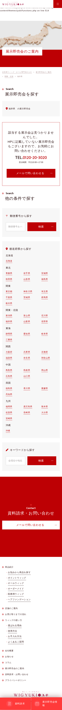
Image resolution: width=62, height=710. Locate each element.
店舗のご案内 (11, 608)
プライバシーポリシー (15, 680)
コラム (8, 662)
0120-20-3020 (35, 157)
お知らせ (9, 656)
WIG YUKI (13, 4)
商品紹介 (9, 567)
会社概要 (9, 650)
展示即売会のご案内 (14, 668)
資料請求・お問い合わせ (16, 674)
